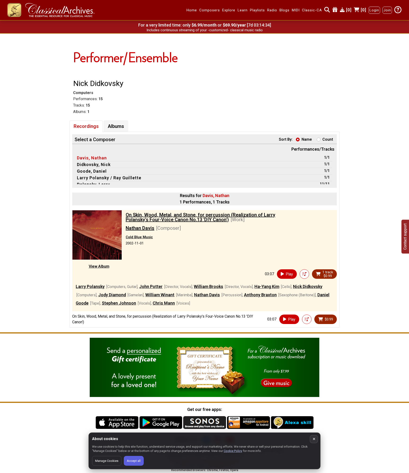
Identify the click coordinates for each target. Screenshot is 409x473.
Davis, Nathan (92, 157)
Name (307, 139)
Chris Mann (164, 303)
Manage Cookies (106, 461)
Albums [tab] (116, 126)
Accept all (134, 461)
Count (327, 139)
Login (374, 10)
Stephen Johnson (119, 303)
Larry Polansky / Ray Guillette (109, 177)
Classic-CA (312, 10)
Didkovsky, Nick (94, 164)
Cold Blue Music (139, 237)
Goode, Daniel (92, 171)
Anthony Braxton (260, 294)
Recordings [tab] (86, 126)
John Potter (151, 286)
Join (387, 10)
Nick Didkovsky (307, 286)
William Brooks (208, 286)
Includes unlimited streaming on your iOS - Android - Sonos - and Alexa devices (204, 30)
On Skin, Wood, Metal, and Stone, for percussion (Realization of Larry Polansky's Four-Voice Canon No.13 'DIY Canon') (200, 217)
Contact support (405, 236)
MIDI (296, 10)
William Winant (159, 294)
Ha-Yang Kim (266, 286)
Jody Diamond (112, 294)
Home (192, 10)
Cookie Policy (233, 451)
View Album (99, 266)
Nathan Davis (140, 228)
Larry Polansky (90, 286)
